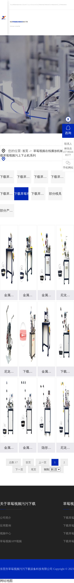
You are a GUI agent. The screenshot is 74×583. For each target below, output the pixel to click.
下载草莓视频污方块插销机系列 (58, 176)
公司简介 (5, 517)
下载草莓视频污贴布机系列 (24, 176)
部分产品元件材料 (7, 210)
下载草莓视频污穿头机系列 (7, 193)
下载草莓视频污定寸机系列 (7, 176)
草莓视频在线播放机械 (48, 151)
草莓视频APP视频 (11, 541)
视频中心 (5, 533)
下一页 (19, 469)
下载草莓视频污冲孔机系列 (41, 176)
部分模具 (55, 193)
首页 (25, 151)
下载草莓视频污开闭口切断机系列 (38, 193)
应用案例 (5, 525)
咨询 (68, 133)
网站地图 (6, 580)
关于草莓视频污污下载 (18, 504)
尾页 (33, 469)
